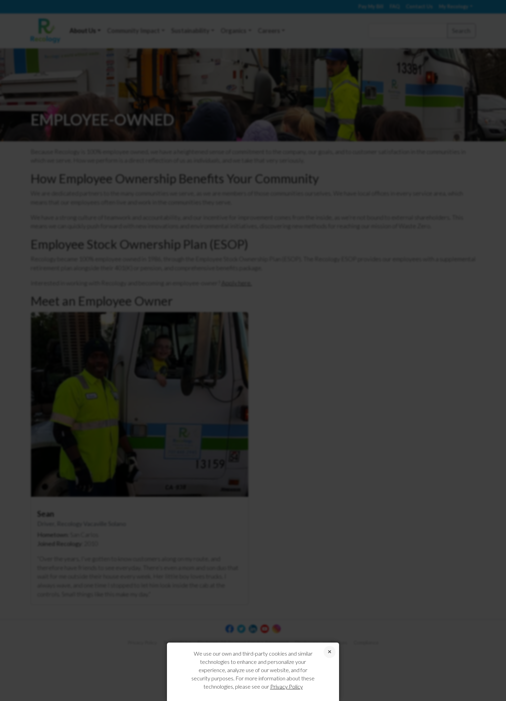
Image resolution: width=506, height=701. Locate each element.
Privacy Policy (286, 686)
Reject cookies (330, 652)
